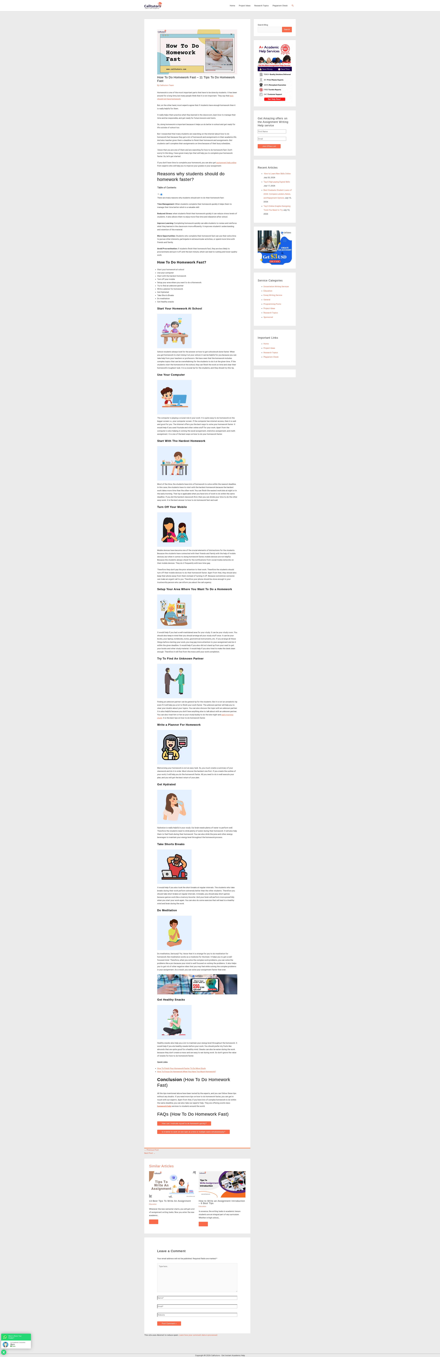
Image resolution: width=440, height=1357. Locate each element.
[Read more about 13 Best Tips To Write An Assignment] (172, 1184)
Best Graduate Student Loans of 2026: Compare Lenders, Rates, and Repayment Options (278, 194)
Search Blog (263, 25)
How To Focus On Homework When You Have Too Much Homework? (186, 1071)
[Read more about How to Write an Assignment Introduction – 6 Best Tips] (222, 1184)
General (267, 299)
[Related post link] (153, 1221)
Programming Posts (272, 304)
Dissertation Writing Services (276, 286)
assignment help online (226, 162)
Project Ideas (244, 5)
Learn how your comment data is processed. (198, 1335)
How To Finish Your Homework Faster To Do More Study (181, 1068)
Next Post (149, 1153)
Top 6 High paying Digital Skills (277, 182)
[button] (292, 5)
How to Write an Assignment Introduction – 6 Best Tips (222, 1202)
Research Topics (261, 5)
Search (287, 29)
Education (153, 1204)
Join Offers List (269, 146)
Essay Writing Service (273, 295)
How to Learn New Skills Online (277, 173)
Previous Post (151, 1150)
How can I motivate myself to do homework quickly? (184, 1123)
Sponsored (268, 317)
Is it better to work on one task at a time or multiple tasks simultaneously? (193, 1132)
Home (232, 5)
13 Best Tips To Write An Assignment (170, 1201)
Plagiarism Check (280, 5)
